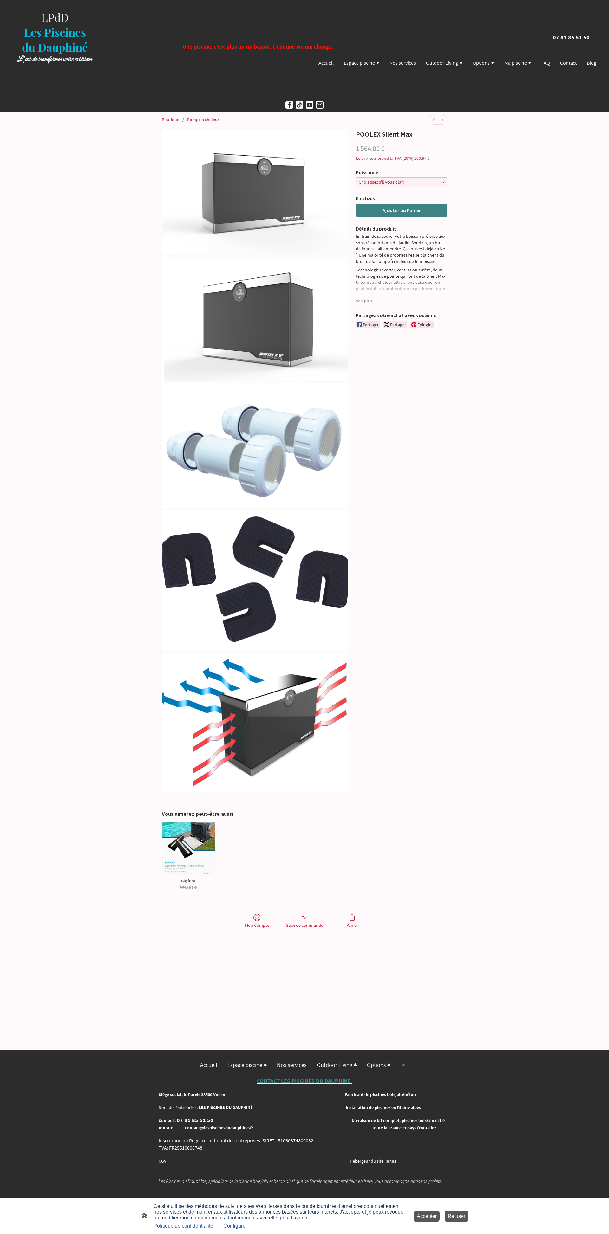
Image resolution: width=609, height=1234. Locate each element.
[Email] (320, 105)
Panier (352, 925)
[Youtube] (309, 105)
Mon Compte (257, 925)
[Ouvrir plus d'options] (403, 1064)
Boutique (170, 119)
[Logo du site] (55, 91)
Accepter (427, 1216)
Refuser (456, 1216)
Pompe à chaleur (203, 119)
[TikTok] (299, 105)
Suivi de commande (304, 925)
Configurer (235, 1226)
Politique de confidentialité (183, 1226)
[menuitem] (433, 119)
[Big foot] (188, 848)
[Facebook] (289, 105)
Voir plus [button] (364, 301)
